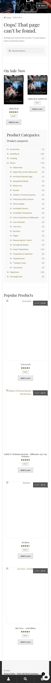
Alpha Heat (17, 167)
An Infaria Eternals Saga (22, 176)
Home (9, 17)
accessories (14, 149)
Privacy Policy (9, 673)
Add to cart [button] (14, 122)
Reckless (16, 231)
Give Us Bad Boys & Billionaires (26, 217)
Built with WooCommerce (27, 673)
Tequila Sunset (19, 258)
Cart (39, 677)
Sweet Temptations (21, 249)
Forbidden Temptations (22, 213)
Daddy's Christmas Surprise (24, 195)
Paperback (14, 272)
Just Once (17, 226)
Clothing (13, 158)
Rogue (15, 235)
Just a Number (19, 222)
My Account (8, 679)
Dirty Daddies (18, 204)
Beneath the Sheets (20, 181)
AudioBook (14, 154)
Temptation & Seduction (23, 254)
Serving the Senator (21, 245)
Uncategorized (16, 276)
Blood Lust (17, 185)
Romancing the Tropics (22, 240)
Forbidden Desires (20, 208)
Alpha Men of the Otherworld (25, 172)
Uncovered (17, 267)
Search (25, 679)
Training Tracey (19, 263)
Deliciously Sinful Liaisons (23, 199)
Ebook (12, 163)
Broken (16, 190)
